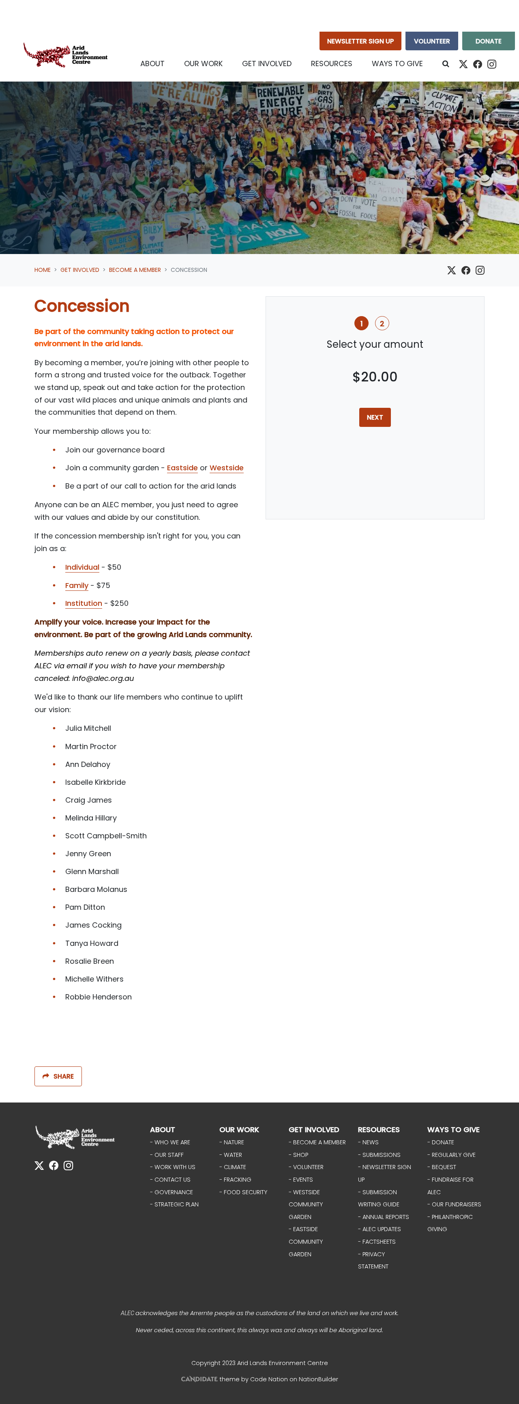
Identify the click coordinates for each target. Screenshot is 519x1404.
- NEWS (368, 1142)
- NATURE (231, 1142)
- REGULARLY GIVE (451, 1155)
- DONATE (440, 1142)
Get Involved (79, 270)
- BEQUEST (441, 1167)
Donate (489, 41)
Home (42, 270)
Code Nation (269, 1379)
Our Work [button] (203, 63)
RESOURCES (379, 1129)
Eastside (182, 468)
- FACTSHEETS (377, 1242)
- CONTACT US (170, 1180)
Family (76, 585)
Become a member (135, 270)
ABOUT (162, 1129)
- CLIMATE (232, 1167)
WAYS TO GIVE (453, 1129)
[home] (67, 56)
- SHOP (298, 1155)
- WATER (230, 1155)
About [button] (152, 63)
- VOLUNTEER (306, 1167)
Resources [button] (331, 63)
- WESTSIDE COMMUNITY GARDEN (306, 1204)
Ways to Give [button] (397, 63)
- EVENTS (301, 1180)
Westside (227, 468)
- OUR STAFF (167, 1155)
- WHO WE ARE (170, 1142)
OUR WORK (239, 1129)
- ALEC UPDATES (379, 1229)
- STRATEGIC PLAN (174, 1204)
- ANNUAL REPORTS (383, 1217)
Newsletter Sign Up (360, 41)
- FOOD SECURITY (243, 1192)
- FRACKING (235, 1180)
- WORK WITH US (172, 1167)
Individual (82, 567)
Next (375, 417)
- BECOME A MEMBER (317, 1142)
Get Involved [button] (271, 63)
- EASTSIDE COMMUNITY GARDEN (306, 1241)
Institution (83, 603)
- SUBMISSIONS (379, 1155)
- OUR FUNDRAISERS (454, 1204)
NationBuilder (318, 1379)
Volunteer (432, 41)
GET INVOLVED (314, 1129)
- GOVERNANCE (171, 1192)
